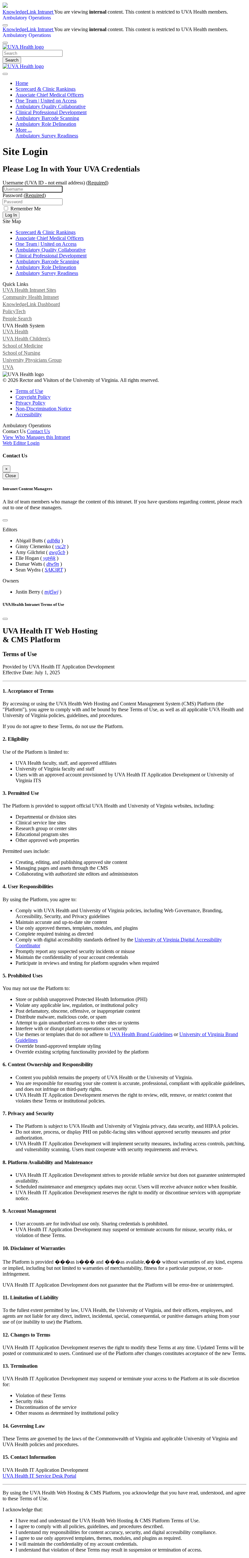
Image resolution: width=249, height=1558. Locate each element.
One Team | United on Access (46, 100)
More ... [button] (24, 130)
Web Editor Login (21, 443)
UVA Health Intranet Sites (29, 290)
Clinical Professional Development (51, 112)
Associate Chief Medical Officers (50, 95)
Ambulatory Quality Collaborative (51, 106)
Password (24, 195)
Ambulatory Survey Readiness (47, 135)
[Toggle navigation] (5, 74)
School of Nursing (21, 353)
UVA (8, 367)
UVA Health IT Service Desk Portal (39, 1476)
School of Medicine (23, 345)
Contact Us (38, 431)
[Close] (5, 43)
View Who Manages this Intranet (36, 437)
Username (55, 182)
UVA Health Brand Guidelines (141, 1034)
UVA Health (15, 331)
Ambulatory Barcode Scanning (47, 118)
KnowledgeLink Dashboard (31, 304)
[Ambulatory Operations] (23, 47)
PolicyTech (14, 311)
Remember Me (25, 208)
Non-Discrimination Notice (43, 408)
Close (10, 475)
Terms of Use (29, 391)
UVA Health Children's (26, 338)
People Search (17, 318)
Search (11, 60)
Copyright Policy (33, 397)
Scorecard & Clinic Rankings (46, 89)
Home (22, 83)
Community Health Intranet (31, 297)
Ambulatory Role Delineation (46, 124)
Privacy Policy (30, 403)
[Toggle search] (5, 25)
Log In (11, 215)
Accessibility (29, 414)
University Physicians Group (32, 360)
